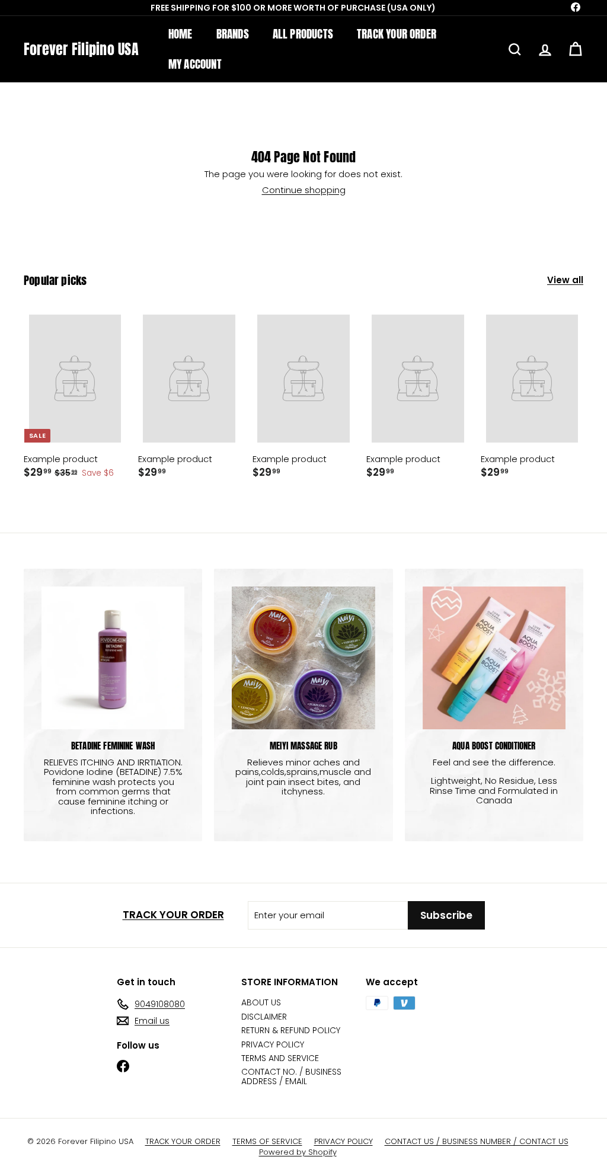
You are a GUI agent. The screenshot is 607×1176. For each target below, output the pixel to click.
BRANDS (232, 33)
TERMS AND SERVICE (280, 1058)
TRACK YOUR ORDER (396, 33)
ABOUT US (261, 1002)
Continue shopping (304, 190)
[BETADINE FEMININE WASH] (112, 658)
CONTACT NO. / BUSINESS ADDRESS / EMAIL (291, 1076)
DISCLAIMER (264, 1017)
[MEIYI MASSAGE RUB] (303, 658)
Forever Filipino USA (81, 49)
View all (565, 280)
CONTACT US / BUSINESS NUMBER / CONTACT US (476, 1141)
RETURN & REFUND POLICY (290, 1030)
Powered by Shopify (298, 1152)
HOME (180, 33)
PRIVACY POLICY (272, 1044)
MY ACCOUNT (195, 64)
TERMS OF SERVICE (267, 1141)
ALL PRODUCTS (303, 33)
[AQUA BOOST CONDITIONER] (494, 658)
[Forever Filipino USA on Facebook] (123, 1066)
